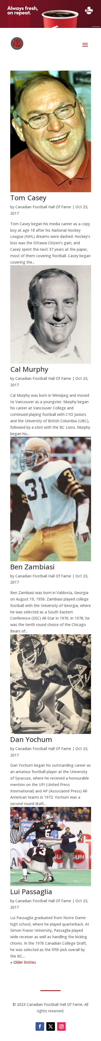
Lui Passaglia (31, 891)
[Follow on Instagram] (61, 1026)
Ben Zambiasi (32, 567)
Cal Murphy (29, 369)
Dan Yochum (31, 739)
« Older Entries (23, 962)
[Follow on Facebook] (40, 1026)
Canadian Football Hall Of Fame (43, 206)
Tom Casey (28, 197)
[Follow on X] (50, 1026)
